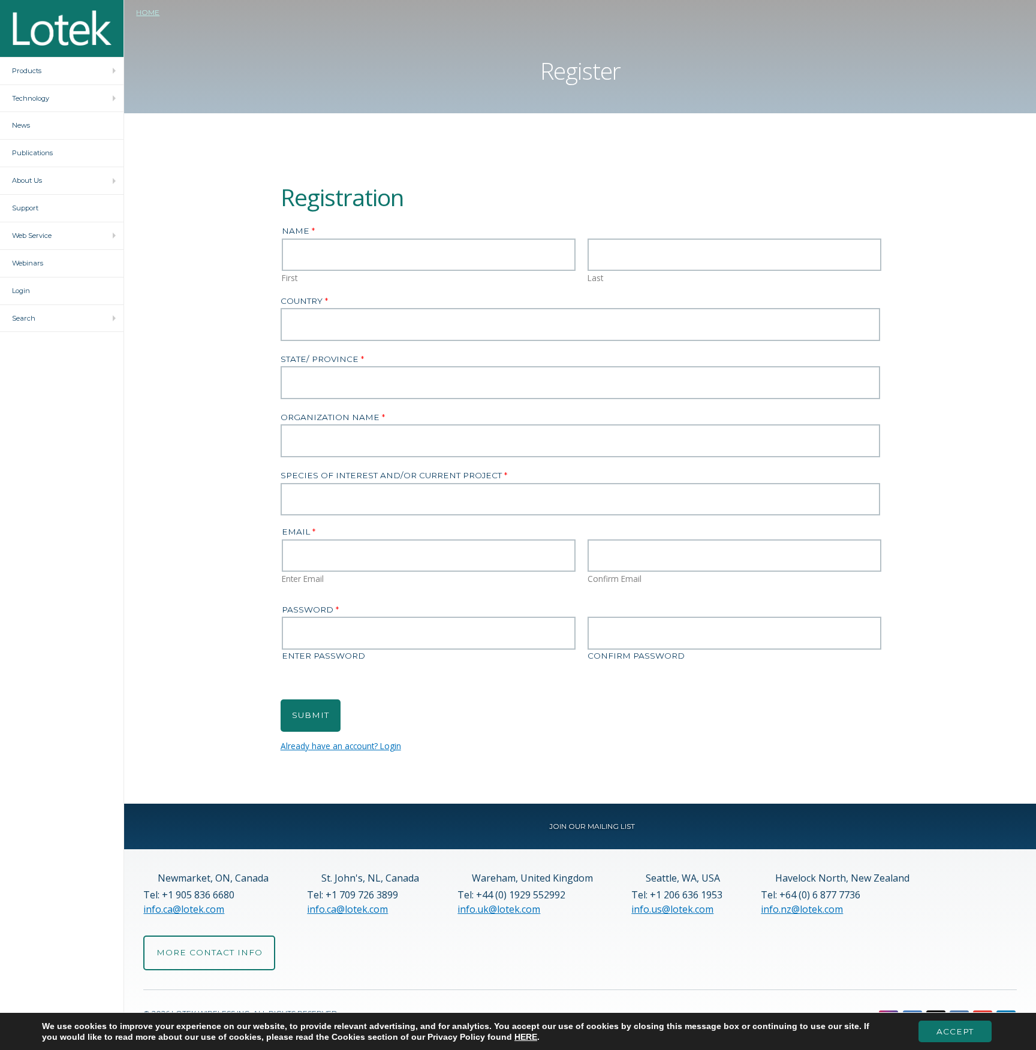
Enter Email (303, 579)
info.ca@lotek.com (183, 909)
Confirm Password (636, 655)
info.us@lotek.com (672, 909)
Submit (310, 715)
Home (147, 12)
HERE (525, 1037)
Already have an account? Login (341, 746)
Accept (955, 1031)
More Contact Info (209, 952)
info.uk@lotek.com (498, 909)
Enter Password (323, 655)
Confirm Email (615, 579)
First (289, 278)
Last (595, 278)
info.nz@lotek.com (802, 909)
